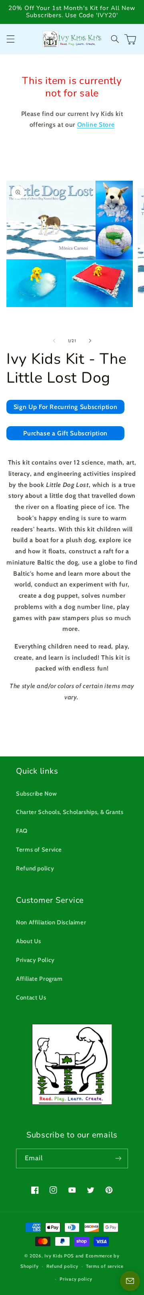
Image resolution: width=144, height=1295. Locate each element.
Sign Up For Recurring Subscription (65, 407)
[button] (10, 39)
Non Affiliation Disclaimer (51, 922)
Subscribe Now (36, 793)
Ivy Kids (53, 1256)
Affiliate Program (39, 978)
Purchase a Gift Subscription (65, 433)
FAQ (22, 830)
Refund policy (35, 868)
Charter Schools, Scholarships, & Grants (70, 812)
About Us (28, 941)
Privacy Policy (35, 960)
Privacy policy (76, 1279)
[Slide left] (54, 341)
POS (69, 1256)
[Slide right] (90, 341)
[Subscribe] (118, 1158)
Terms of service (105, 1266)
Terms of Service (39, 849)
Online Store (96, 124)
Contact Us (31, 997)
